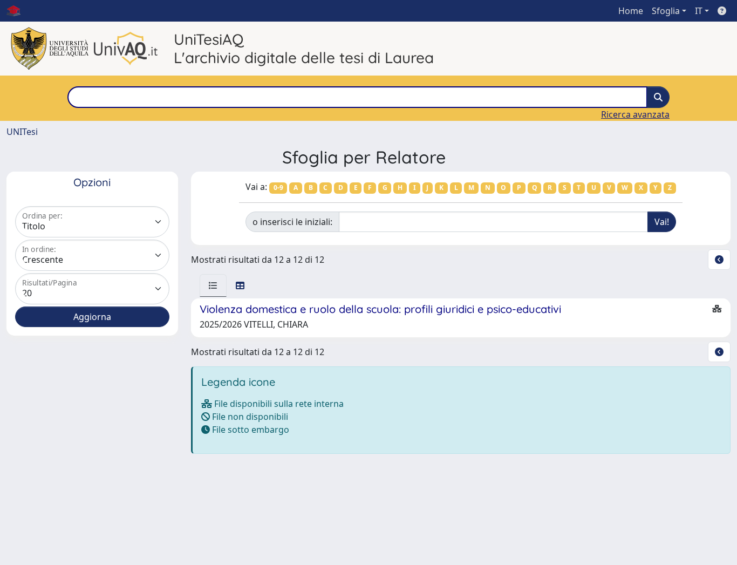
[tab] (213, 285)
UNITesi (22, 132)
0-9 (278, 187)
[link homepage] (17, 10)
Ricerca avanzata (635, 114)
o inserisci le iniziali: (292, 222)
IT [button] (698, 11)
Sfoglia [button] (666, 11)
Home (630, 11)
